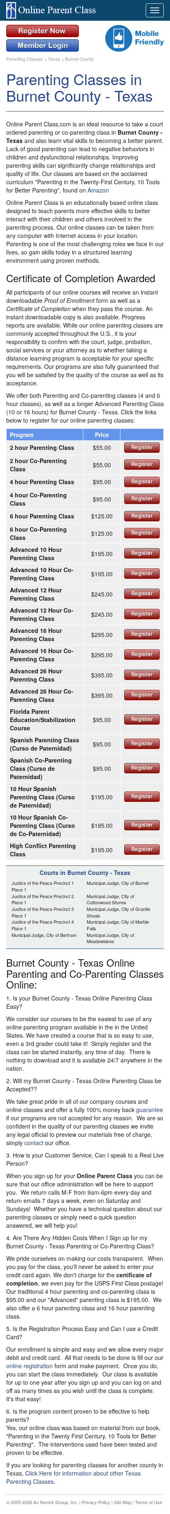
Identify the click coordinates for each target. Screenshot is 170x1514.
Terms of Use (148, 1502)
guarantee (149, 1109)
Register (142, 447)
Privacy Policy (96, 1502)
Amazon (98, 190)
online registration (29, 1366)
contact (33, 1142)
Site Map (122, 1502)
